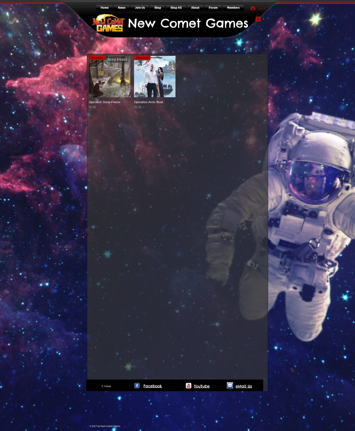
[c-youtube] (188, 385)
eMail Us (244, 386)
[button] (258, 18)
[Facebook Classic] (137, 385)
